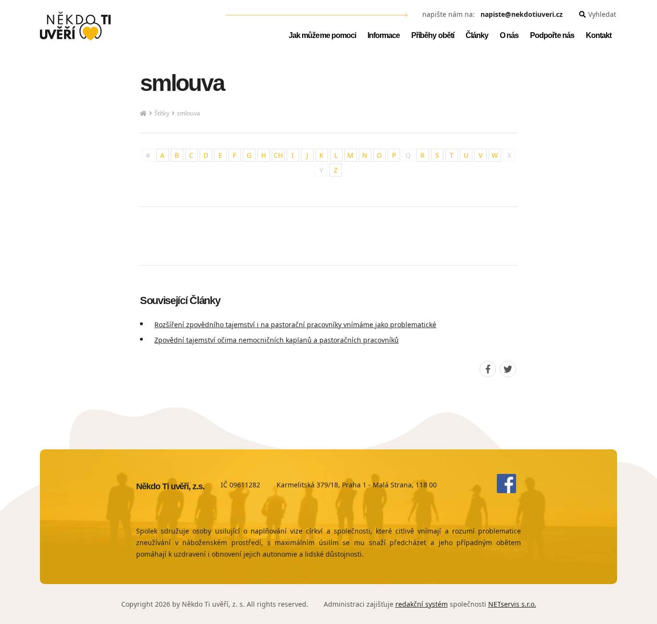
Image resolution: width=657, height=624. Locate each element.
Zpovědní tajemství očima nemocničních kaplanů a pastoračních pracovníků (276, 339)
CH (278, 155)
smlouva (188, 113)
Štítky (161, 113)
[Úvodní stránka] (75, 26)
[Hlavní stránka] (143, 114)
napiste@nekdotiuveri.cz (521, 15)
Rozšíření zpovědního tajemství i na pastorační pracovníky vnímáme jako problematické (295, 324)
